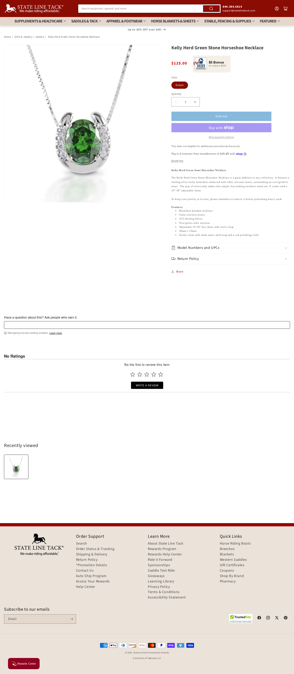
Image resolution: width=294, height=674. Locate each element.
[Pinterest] (285, 618)
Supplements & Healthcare (38, 21)
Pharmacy (228, 581)
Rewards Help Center (165, 554)
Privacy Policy (159, 586)
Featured (268, 21)
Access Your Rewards (93, 581)
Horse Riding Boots (235, 543)
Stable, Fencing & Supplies (227, 21)
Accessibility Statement (167, 597)
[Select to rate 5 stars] (161, 374)
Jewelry (39, 37)
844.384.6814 (232, 7)
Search (81, 543)
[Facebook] (259, 618)
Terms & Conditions (164, 592)
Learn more (55, 333)
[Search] (211, 8)
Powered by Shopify (158, 652)
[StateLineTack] (34, 8)
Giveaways (156, 576)
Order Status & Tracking (95, 549)
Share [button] (179, 272)
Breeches (227, 549)
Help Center (85, 586)
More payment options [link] (221, 137)
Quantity (176, 94)
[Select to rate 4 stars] (154, 374)
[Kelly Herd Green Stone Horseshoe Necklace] (16, 467)
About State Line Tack (165, 543)
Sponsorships (159, 565)
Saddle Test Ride (161, 570)
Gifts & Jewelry (23, 37)
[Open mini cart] (285, 8)
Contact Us (85, 570)
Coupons (227, 570)
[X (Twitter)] (276, 618)
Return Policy (87, 559)
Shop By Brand (232, 576)
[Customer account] (276, 8)
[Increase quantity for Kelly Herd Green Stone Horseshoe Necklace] (195, 102)
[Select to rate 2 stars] (140, 374)
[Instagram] (268, 618)
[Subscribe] (71, 619)
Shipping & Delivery (91, 554)
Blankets (227, 554)
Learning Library (161, 581)
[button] (230, 247)
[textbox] (147, 325)
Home (7, 37)
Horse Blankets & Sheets (173, 21)
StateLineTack (140, 652)
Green (180, 85)
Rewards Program (162, 549)
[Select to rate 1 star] (133, 374)
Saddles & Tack (84, 21)
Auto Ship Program (91, 576)
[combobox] (149, 8)
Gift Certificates (232, 565)
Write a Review (147, 385)
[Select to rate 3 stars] (147, 374)
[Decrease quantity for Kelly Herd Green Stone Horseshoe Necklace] (176, 102)
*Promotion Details (91, 565)
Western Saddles (233, 559)
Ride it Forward (160, 559)
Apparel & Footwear (124, 21)
